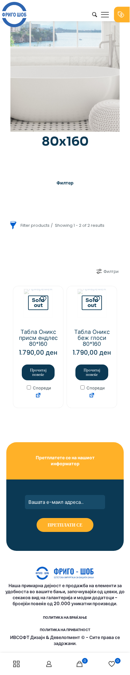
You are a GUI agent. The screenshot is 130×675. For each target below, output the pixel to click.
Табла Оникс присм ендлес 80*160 (38, 338)
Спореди (41, 388)
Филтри (111, 271)
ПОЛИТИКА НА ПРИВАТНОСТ (65, 630)
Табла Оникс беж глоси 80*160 (92, 338)
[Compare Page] (38, 396)
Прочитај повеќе (38, 372)
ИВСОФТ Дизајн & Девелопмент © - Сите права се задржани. (65, 640)
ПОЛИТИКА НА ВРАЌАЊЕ (65, 617)
